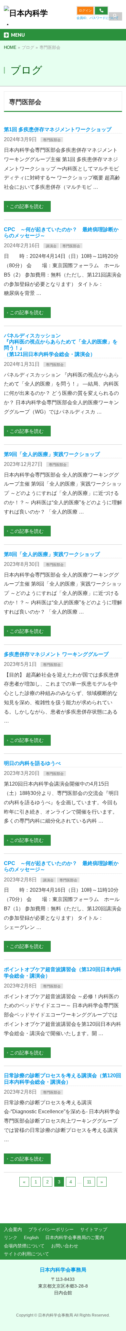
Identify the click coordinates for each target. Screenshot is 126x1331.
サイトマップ (93, 1229)
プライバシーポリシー (51, 1229)
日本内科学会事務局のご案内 (74, 1237)
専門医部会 (52, 140)
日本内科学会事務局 (63, 1269)
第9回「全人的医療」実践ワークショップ (52, 454)
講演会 (51, 246)
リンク (10, 1237)
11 (89, 1181)
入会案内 (13, 1229)
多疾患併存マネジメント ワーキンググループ (56, 654)
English (31, 1237)
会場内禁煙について (24, 1245)
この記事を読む (27, 206)
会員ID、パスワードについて (98, 18)
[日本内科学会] (27, 18)
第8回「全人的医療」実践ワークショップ (52, 554)
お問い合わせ (64, 1245)
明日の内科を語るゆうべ (32, 763)
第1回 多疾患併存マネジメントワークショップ (57, 129)
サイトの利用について (26, 1253)
